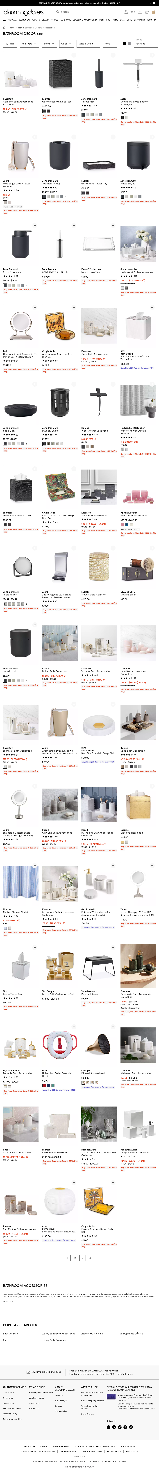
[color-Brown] (48, 111)
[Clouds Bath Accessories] (21, 1125)
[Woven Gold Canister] (99, 566)
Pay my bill (34, 1409)
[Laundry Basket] (60, 403)
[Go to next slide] (150, 3)
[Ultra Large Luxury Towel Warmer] (21, 155)
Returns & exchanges (12, 1409)
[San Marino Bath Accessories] (21, 1201)
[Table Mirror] (21, 566)
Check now (149, 1409)
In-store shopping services (92, 1401)
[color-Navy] (48, 1086)
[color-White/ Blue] (5, 767)
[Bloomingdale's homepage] (5, 28)
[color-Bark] (9, 928)
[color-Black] (44, 111)
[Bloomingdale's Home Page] (23, 12)
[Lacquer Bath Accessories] (138, 1125)
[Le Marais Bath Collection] (21, 723)
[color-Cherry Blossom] (122, 525)
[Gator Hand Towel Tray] (99, 155)
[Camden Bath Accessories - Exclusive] (21, 73)
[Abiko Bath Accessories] (138, 487)
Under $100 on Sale (92, 1334)
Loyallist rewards (36, 1398)
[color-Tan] (92, 446)
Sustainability (61, 1412)
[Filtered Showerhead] (99, 1045)
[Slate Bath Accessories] (99, 487)
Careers (58, 1407)
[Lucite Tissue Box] (21, 966)
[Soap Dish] (21, 403)
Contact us (8, 1398)
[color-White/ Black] (9, 767)
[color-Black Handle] (122, 117)
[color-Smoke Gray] (126, 288)
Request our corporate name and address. (107, 1462)
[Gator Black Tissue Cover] (21, 487)
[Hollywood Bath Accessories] (138, 244)
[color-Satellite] (135, 767)
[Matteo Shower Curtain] (21, 884)
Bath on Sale (10, 1334)
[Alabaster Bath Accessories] (138, 1045)
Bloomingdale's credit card (41, 1393)
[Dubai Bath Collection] (60, 643)
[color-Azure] (5, 928)
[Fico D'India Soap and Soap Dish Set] (60, 487)
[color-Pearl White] (131, 525)
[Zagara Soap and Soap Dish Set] (99, 1201)
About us (59, 1396)
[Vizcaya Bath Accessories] (99, 643)
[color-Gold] (122, 842)
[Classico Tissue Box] (138, 805)
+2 (65, 197)
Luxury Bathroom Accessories (58, 1334)
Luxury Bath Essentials (54, 1340)
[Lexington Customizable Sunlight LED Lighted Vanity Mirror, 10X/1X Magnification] (21, 805)
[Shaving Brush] (138, 566)
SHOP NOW (115, 3)
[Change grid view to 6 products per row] (129, 43)
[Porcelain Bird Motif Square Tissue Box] (138, 326)
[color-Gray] (100, 114)
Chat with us (8, 1393)
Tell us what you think (12, 1420)
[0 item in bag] (154, 12)
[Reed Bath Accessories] (60, 1125)
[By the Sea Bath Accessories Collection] (99, 805)
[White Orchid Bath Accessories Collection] (99, 1125)
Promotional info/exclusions (130, 1409)
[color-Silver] (126, 842)
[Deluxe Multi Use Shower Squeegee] (138, 73)
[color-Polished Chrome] (92, 1083)
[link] (21, 105)
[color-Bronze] (9, 1087)
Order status (34, 1404)
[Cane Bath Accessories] (99, 326)
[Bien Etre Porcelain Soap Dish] (99, 723)
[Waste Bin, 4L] (138, 155)
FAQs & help (8, 1404)
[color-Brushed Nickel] (87, 1083)
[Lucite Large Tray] (99, 244)
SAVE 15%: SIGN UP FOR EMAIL (46, 1373)
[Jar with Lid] (21, 643)
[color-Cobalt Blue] (126, 525)
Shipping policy (10, 1414)
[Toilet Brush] (99, 73)
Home (11, 28)
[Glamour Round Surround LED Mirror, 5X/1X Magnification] (21, 326)
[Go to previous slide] (5, 3)
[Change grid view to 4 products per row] (124, 44)
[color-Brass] (83, 1083)
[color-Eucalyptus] (92, 114)
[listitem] (79, 3)
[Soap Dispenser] (21, 244)
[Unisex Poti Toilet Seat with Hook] (60, 1045)
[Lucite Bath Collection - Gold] (60, 966)
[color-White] (96, 114)
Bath (20, 28)
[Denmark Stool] (99, 966)
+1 (104, 115)
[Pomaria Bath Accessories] (21, 1045)
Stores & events (87, 1415)
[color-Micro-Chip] (139, 767)
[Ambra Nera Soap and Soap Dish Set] (60, 326)
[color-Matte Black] (96, 1083)
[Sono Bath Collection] (138, 723)
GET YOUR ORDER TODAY (50, 3)
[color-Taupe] (48, 444)
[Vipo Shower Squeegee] (99, 403)
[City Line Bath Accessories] (60, 805)
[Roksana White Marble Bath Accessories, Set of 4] (99, 884)
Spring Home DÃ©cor (132, 1334)
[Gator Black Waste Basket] (60, 73)
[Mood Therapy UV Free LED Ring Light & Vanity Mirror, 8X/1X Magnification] (138, 884)
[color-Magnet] (83, 446)
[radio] (44, 111)
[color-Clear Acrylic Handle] (126, 117)
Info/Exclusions (125, 1374)
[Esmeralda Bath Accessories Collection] (138, 966)
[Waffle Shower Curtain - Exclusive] (138, 403)
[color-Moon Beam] (87, 446)
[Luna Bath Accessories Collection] (138, 643)
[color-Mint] (53, 1086)
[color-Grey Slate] (122, 449)
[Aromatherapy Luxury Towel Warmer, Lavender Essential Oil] (60, 723)
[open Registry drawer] (147, 12)
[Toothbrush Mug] (60, 155)
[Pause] (154, 3)
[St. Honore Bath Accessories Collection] (60, 884)
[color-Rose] (44, 1086)
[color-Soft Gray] (87, 114)
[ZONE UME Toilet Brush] (60, 244)
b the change (61, 1401)
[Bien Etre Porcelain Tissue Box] (60, 1201)
